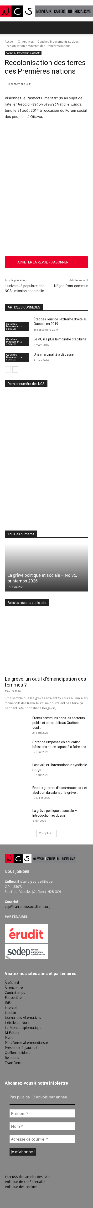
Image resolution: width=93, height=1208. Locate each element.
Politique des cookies (21, 1186)
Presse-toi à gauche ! (21, 1047)
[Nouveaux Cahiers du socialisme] (46, 11)
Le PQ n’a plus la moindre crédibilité (60, 339)
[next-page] (15, 369)
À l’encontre (14, 987)
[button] (8, 27)
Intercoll (11, 1007)
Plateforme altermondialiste (26, 1042)
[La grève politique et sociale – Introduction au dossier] (17, 816)
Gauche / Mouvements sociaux (57, 42)
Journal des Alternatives (23, 1017)
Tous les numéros (21, 534)
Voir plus (45, 833)
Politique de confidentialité (25, 1181)
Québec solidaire (18, 1052)
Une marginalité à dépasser (54, 354)
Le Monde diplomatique (23, 1027)
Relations (12, 1057)
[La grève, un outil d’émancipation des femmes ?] (46, 642)
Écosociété (13, 997)
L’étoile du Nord (17, 1022)
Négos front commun (71, 286)
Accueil (9, 42)
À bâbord (12, 982)
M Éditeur (12, 1032)
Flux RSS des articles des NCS (27, 1176)
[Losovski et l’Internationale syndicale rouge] (17, 771)
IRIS (8, 1002)
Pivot (9, 1037)
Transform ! (13, 1062)
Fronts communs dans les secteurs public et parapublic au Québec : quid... (58, 722)
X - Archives (26, 42)
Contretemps (15, 992)
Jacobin (10, 1012)
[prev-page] (8, 369)
